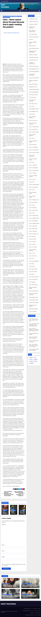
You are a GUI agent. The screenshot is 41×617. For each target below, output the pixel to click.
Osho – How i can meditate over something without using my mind (34, 329)
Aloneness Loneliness (33, 24)
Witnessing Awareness (6, 17)
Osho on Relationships (33, 220)
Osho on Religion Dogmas (34, 223)
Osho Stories (31, 274)
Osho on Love (32, 189)
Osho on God (31, 162)
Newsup (15, 611)
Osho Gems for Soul (33, 103)
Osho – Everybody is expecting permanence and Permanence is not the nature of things (9, 493)
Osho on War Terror (33, 255)
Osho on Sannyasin (33, 231)
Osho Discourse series (33, 94)
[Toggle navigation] (20, 11)
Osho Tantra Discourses (34, 276)
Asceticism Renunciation (34, 36)
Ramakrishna (32, 363)
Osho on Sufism (32, 244)
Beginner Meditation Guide (7, 594)
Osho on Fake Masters (33, 147)
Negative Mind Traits (33, 86)
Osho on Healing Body (33, 167)
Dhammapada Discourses (34, 68)
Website (3, 556)
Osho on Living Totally (33, 187)
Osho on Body (32, 114)
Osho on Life (31, 181)
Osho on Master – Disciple (36, 608)
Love (31, 610)
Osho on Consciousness (34, 126)
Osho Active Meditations (34, 92)
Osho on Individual (32, 172)
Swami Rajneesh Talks (33, 297)
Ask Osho (31, 39)
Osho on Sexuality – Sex (34, 233)
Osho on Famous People (34, 152)
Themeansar (3, 612)
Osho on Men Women (33, 202)
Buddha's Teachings (33, 54)
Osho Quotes (31, 263)
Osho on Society (32, 241)
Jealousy (31, 359)
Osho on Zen (31, 258)
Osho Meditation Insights (34, 108)
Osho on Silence (32, 236)
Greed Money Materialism (34, 71)
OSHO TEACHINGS (8, 604)
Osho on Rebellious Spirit (34, 218)
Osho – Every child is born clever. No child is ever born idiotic (33, 345)
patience (35, 361)
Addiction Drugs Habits (33, 21)
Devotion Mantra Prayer (34, 66)
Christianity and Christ (33, 59)
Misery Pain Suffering (33, 84)
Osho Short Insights (33, 271)
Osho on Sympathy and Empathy (29, 596)
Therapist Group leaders (34, 302)
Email (3, 550)
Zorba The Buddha (32, 311)
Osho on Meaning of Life (34, 199)
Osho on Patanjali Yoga (33, 215)
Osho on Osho (32, 212)
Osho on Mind (14, 16)
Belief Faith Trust (32, 45)
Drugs (35, 357)
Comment (4, 524)
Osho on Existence (32, 144)
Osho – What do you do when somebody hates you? (33, 320)
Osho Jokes (31, 106)
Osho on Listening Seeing (34, 184)
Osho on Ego (31, 138)
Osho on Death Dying (33, 129)
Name (3, 544)
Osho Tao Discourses (33, 279)
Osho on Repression (33, 225)
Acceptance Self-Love (33, 18)
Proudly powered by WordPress (6, 611)
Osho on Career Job (33, 120)
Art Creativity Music (33, 34)
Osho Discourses (32, 97)
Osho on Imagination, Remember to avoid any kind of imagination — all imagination (18, 493)
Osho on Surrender (33, 246)
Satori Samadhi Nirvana (33, 290)
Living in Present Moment (7, 16)
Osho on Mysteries (32, 207)
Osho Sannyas (32, 266)
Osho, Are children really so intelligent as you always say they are (34, 324)
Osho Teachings (32, 282)
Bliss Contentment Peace (34, 48)
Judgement (35, 359)
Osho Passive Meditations (34, 261)
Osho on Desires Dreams (34, 131)
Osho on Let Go (32, 179)
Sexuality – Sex (38, 610)
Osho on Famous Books (34, 149)
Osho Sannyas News (33, 268)
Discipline (31, 357)
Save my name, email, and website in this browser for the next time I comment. (14, 565)
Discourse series (37, 612)
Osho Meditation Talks (33, 111)
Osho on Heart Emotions (34, 170)
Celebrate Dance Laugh (33, 57)
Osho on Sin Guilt (19, 16)
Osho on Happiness (33, 165)
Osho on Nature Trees (33, 210)
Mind (34, 610)
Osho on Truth (32, 253)
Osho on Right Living (33, 228)
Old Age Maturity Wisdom (34, 89)
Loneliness (31, 361)
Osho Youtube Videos (33, 284)
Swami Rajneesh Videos (33, 299)
